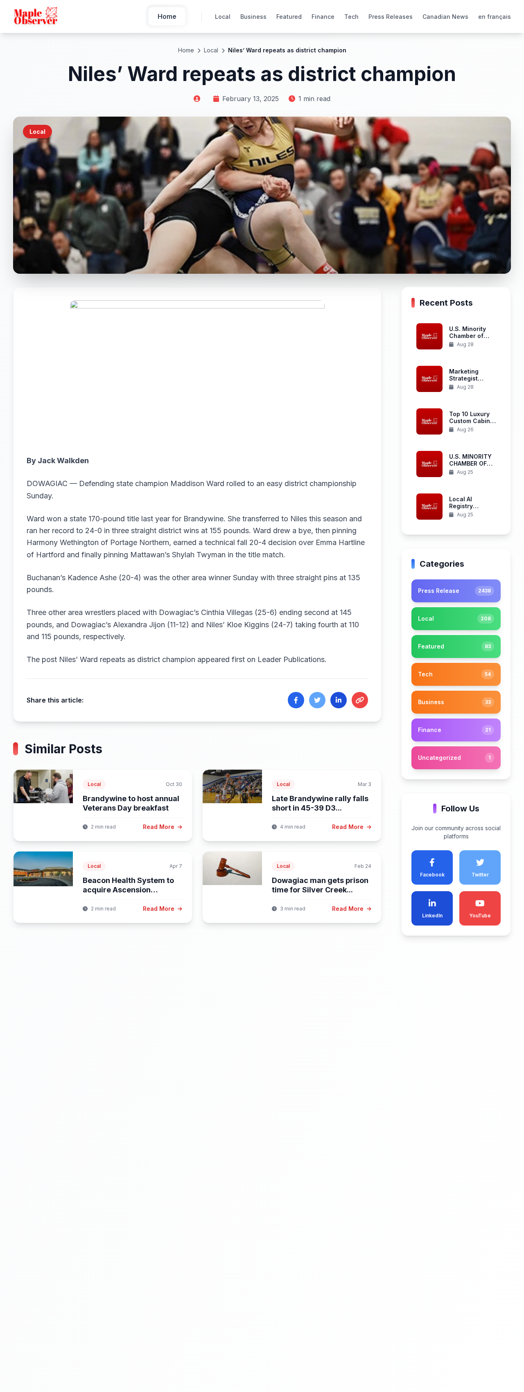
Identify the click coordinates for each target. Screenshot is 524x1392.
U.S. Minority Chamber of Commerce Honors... (467, 339)
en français (494, 16)
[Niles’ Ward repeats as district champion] (197, 372)
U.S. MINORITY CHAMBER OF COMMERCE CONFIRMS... (470, 467)
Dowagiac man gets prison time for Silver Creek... (320, 885)
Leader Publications (291, 659)
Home (186, 50)
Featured (289, 16)
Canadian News (445, 16)
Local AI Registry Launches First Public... (470, 510)
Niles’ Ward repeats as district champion (127, 659)
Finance (323, 16)
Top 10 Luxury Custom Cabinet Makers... (472, 421)
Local (222, 16)
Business (253, 16)
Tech (351, 16)
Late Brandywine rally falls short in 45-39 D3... (320, 803)
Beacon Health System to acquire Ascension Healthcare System (128, 889)
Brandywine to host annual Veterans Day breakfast (131, 803)
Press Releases (390, 16)
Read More (159, 826)
